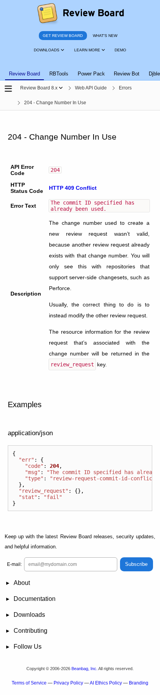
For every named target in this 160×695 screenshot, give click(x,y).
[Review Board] (80, 14)
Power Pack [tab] (91, 74)
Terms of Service (29, 683)
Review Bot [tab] (126, 74)
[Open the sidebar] (8, 89)
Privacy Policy (68, 683)
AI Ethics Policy (106, 683)
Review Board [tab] (24, 74)
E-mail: (14, 564)
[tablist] (80, 69)
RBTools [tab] (58, 74)
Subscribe (136, 564)
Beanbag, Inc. (84, 668)
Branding (138, 683)
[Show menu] (61, 88)
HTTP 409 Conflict (73, 188)
